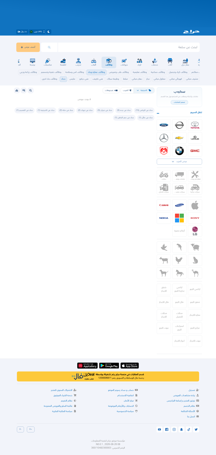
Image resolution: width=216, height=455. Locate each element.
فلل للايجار (164, 302)
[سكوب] (24, 90)
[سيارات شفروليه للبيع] (179, 138)
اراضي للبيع (195, 289)
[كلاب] (164, 273)
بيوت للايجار (195, 341)
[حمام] (164, 247)
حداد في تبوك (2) (85, 110)
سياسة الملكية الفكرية (62, 411)
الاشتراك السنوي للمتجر (61, 390)
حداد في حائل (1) (146, 117)
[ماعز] (164, 260)
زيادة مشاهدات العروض (184, 395)
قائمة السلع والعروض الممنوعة (58, 406)
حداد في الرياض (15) (144, 110)
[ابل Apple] (195, 205)
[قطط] (195, 260)
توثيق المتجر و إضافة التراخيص (181, 401)
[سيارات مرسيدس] (164, 138)
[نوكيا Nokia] (164, 218)
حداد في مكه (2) (66, 110)
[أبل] (195, 273)
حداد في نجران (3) (105, 110)
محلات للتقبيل (179, 315)
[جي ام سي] (195, 151)
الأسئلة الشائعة (188, 411)
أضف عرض (29, 47)
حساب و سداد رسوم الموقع (121, 390)
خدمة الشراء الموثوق (62, 395)
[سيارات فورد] (164, 125)
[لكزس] (195, 138)
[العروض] (17, 90)
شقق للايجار (164, 289)
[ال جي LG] (195, 231)
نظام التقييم (66, 401)
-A (20, 429)
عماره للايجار (195, 315)
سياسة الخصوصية (125, 411)
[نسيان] (179, 125)
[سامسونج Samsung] (179, 205)
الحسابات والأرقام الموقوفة (121, 406)
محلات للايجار (164, 315)
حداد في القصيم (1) (24, 110)
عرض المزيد (181, 161)
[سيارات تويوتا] (195, 125)
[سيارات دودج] (164, 151)
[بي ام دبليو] (179, 151)
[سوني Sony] (195, 218)
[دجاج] (179, 260)
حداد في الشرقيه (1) (46, 110)
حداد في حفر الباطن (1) (124, 117)
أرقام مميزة (179, 230)
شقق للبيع (195, 302)
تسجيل (192, 390)
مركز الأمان (129, 401)
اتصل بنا (191, 416)
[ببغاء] (179, 247)
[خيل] (179, 273)
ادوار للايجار (179, 341)
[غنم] (195, 247)
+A (30, 429)
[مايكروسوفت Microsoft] (179, 218)
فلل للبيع (179, 302)
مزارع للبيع (195, 328)
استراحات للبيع (179, 328)
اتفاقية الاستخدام (125, 395)
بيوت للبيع (164, 328)
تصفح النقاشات (179, 102)
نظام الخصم (189, 406)
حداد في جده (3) (124, 110)
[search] (49, 47)
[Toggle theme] (48, 31)
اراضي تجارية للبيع (179, 289)
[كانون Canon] (164, 205)
